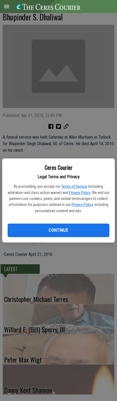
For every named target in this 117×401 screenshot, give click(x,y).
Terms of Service (74, 186)
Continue (58, 230)
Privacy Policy (79, 192)
